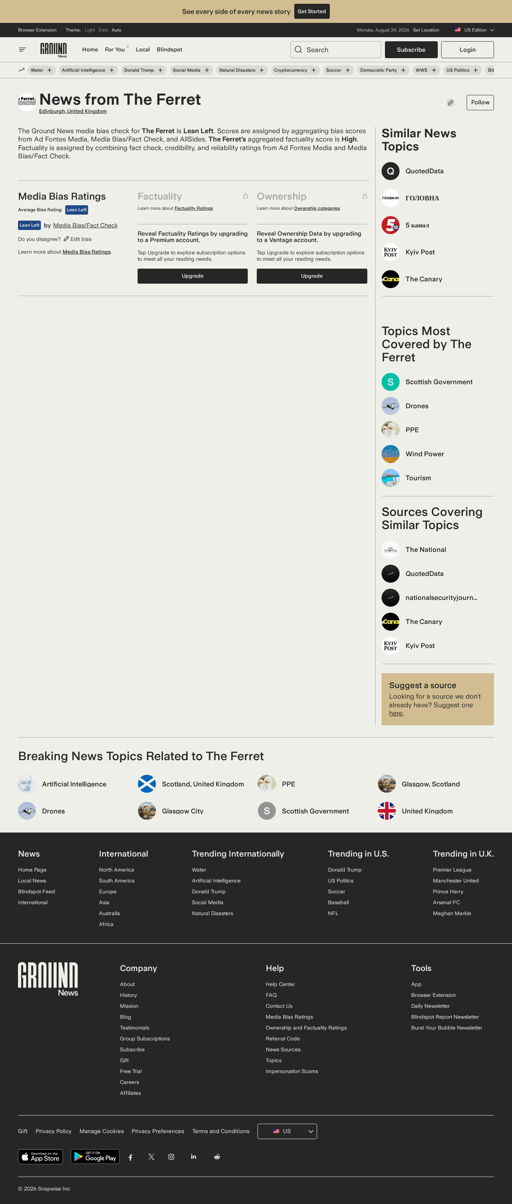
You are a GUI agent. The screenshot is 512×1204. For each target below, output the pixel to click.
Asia (104, 902)
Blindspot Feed (36, 891)
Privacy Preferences (158, 1131)
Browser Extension (37, 30)
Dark (103, 30)
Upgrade (193, 276)
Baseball (338, 902)
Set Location (426, 30)
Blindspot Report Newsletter (445, 1017)
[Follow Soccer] (347, 70)
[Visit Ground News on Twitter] (151, 1156)
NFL (333, 913)
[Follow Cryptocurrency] (313, 70)
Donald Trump (139, 70)
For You (115, 49)
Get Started (312, 11)
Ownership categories (317, 208)
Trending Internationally (238, 853)
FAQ (271, 995)
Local (143, 49)
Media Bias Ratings (87, 252)
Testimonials (134, 1028)
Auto (116, 30)
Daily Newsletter (430, 1006)
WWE (422, 70)
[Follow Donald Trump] (160, 70)
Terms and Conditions (221, 1131)
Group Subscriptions (145, 1039)
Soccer (333, 70)
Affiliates (130, 1093)
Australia (109, 913)
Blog (125, 1017)
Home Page (32, 870)
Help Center (280, 984)
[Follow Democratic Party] (403, 70)
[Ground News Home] (53, 50)
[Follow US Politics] (475, 70)
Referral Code (283, 1039)
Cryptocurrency (290, 70)
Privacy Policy (54, 1131)
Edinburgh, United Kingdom (73, 111)
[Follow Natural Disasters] (261, 70)
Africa (106, 924)
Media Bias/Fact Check (85, 225)
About (127, 984)
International (33, 902)
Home (90, 49)
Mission (129, 1006)
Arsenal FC (446, 902)
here (396, 713)
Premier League (452, 870)
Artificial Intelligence (83, 70)
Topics (273, 1060)
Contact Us (279, 1006)
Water (37, 70)
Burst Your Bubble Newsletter (446, 1028)
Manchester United (456, 881)
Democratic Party (378, 70)
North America (116, 870)
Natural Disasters (237, 70)
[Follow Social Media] (207, 70)
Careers (129, 1082)
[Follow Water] (49, 70)
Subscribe (411, 49)
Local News (32, 881)
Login (468, 49)
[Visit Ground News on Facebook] (131, 1157)
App (416, 984)
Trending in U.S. (358, 853)
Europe (108, 891)
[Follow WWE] (434, 70)
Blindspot (169, 49)
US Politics (457, 70)
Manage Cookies (101, 1131)
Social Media (187, 70)
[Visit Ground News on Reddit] (217, 1157)
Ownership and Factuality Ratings (306, 1028)
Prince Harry (448, 891)
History (128, 995)
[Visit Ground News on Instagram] (171, 1157)
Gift (124, 1060)
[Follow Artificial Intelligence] (111, 70)
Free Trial (131, 1071)
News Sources (283, 1049)
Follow (480, 102)
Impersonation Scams (292, 1071)
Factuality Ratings (194, 208)
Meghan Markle (452, 913)
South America (117, 881)
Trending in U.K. (463, 853)
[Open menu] (22, 49)
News (29, 853)
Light (90, 30)
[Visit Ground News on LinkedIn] (193, 1157)
